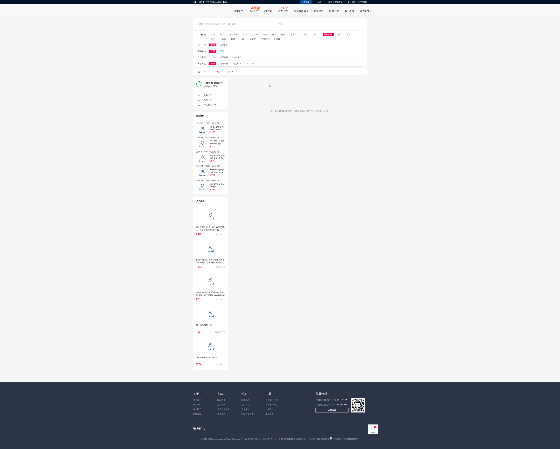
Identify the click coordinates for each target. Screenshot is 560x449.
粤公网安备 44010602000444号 (346, 439)
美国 (222, 34)
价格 (230, 71)
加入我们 (197, 409)
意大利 (293, 34)
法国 (265, 34)
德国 (283, 34)
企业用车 (269, 413)
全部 (213, 34)
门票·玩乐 (283, 11)
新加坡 (253, 38)
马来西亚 (328, 34)
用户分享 (349, 11)
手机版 (318, 2)
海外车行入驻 (271, 399)
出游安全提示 (247, 413)
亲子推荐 (224, 57)
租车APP (365, 11)
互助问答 (245, 404)
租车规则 (221, 413)
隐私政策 (221, 399)
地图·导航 (334, 11)
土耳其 (223, 38)
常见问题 (245, 409)
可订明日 (237, 63)
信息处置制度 (223, 409)
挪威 (233, 38)
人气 (217, 71)
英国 (274, 34)
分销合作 (269, 409)
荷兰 (213, 38)
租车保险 (318, 11)
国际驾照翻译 (301, 11)
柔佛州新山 (225, 45)
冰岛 (348, 34)
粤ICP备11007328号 (287, 439)
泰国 (256, 34)
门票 (222, 51)
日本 (242, 38)
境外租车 (238, 11)
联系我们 (197, 404)
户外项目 (237, 57)
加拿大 (316, 34)
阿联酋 (277, 38)
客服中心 (245, 399)
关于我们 (197, 399)
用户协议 (221, 404)
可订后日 (250, 63)
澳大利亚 (233, 34)
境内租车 (253, 11)
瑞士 (339, 34)
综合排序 (202, 71)
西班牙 (305, 34)
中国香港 (265, 38)
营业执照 (273, 439)
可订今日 (224, 63)
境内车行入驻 (271, 404)
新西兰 (245, 34)
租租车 (197, 9)
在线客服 (332, 410)
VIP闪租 (268, 11)
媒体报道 (197, 413)
